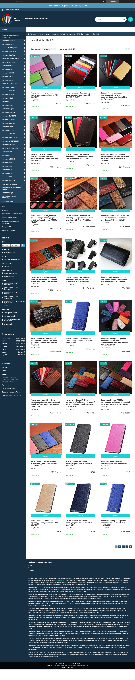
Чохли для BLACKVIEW (9, 116)
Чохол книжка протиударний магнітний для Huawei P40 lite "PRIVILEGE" (79, 341)
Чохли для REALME (8, 91)
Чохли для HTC (7, 166)
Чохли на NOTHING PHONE (10, 58)
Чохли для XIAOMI (8, 44)
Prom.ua (77, 663)
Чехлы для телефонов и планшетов (11, 36)
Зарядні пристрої (8, 193)
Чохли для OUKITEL (8, 123)
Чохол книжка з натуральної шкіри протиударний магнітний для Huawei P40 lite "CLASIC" (79, 156)
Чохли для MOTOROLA (9, 51)
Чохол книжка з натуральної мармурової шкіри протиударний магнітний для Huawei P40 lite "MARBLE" (115, 157)
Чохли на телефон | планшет (40, 34)
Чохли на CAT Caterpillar (10, 148)
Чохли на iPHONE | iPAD (9, 48)
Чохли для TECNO (8, 76)
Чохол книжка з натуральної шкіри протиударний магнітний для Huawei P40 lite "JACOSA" (79, 218)
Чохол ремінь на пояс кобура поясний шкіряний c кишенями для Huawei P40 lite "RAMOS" (114, 279)
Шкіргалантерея (7, 201)
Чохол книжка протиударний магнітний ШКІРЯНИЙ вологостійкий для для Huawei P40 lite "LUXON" (114, 342)
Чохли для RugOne (8, 109)
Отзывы (5, 210)
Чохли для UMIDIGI (8, 127)
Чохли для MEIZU (8, 162)
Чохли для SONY (7, 80)
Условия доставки (34, 568)
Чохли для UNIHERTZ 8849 (11, 141)
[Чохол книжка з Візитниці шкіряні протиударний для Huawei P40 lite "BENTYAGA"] (80, 70)
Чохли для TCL (7, 155)
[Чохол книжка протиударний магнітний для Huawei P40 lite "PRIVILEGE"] (80, 316)
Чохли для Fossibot (8, 144)
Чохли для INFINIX (8, 73)
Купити (45, 87)
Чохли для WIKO (7, 173)
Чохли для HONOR (8, 94)
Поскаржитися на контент (62, 665)
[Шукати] (124, 19)
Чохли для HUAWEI (58, 34)
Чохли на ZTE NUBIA (8, 62)
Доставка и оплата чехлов (12, 214)
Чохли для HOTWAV (8, 134)
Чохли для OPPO (7, 66)
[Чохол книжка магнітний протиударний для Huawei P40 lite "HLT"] (46, 70)
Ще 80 (5, 306)
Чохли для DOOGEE (8, 112)
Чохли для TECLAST (8, 177)
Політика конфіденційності (79, 665)
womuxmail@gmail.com (14, 395)
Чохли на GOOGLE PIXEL (10, 84)
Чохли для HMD (7, 152)
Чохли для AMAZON (8, 180)
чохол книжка (62, 580)
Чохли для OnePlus (8, 55)
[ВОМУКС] (7, 19)
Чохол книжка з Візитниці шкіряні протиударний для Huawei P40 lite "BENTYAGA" (80, 95)
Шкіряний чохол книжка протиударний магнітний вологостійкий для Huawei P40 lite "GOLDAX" (44, 157)
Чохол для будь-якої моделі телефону (11, 188)
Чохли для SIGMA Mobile (10, 137)
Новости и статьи (8, 230)
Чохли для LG (6, 101)
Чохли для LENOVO (8, 159)
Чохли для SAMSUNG (9, 41)
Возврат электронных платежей (10, 222)
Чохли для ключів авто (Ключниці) (10, 197)
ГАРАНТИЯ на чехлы (9, 217)
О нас (4, 206)
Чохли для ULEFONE (8, 119)
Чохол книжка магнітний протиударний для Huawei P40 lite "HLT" (44, 95)
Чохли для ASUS (7, 98)
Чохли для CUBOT (8, 130)
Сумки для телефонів (9, 184)
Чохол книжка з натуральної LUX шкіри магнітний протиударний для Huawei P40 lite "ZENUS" (115, 218)
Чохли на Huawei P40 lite (74, 34)
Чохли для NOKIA (7, 105)
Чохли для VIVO (7, 69)
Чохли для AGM (7, 170)
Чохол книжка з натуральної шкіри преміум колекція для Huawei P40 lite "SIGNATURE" (78, 279)
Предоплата (6, 227)
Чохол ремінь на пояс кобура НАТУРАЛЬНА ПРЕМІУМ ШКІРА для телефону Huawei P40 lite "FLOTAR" (44, 342)
